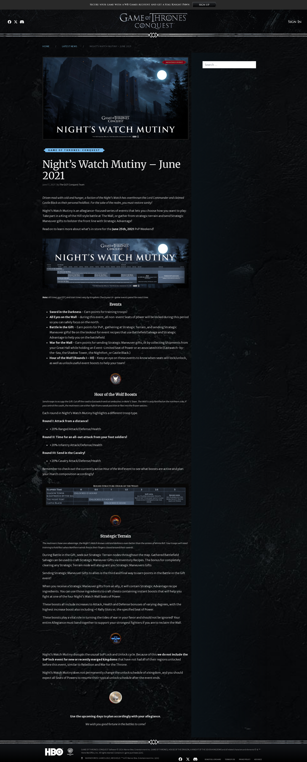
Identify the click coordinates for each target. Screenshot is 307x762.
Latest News (69, 46)
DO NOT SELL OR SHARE (213, 759)
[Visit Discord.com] (22, 22)
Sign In (294, 22)
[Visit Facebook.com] (9, 22)
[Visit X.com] (16, 22)
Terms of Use (230, 759)
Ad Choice (258, 759)
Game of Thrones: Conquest (74, 150)
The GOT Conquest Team (72, 184)
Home (46, 46)
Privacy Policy (244, 759)
